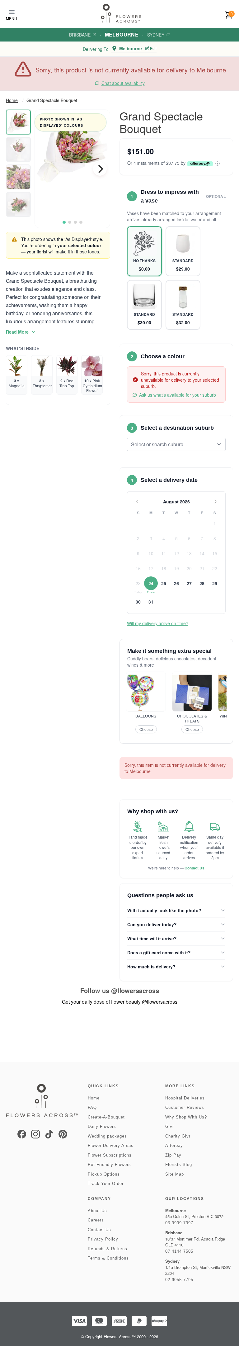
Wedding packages (107, 1136)
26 (176, 583)
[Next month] (215, 502)
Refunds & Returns (107, 1248)
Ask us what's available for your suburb (177, 395)
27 (189, 583)
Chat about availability (123, 83)
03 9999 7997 (179, 1223)
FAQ (92, 1107)
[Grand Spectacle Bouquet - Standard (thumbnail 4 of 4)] (18, 204)
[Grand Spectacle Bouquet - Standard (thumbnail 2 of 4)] (18, 149)
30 (138, 602)
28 (201, 583)
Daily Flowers (102, 1126)
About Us (97, 1210)
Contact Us (194, 868)
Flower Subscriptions (110, 1155)
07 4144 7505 (179, 1251)
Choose (146, 729)
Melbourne (122, 34)
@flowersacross (135, 990)
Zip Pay (173, 1155)
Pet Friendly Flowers (109, 1164)
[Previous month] (137, 502)
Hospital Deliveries (185, 1098)
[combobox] (172, 444)
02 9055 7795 (179, 1279)
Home (12, 100)
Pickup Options (104, 1174)
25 (163, 583)
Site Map (174, 1174)
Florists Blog (178, 1164)
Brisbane (80, 35)
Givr (169, 1126)
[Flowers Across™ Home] (121, 13)
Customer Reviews (184, 1107)
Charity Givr (177, 1136)
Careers (96, 1220)
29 (214, 583)
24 (150, 583)
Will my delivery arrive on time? (157, 623)
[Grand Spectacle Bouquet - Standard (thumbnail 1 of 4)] (18, 122)
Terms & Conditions (108, 1258)
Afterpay (174, 1145)
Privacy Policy (103, 1239)
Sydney (155, 35)
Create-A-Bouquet (106, 1117)
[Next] (100, 169)
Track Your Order (106, 1183)
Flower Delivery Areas (111, 1145)
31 (150, 602)
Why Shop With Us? (186, 1117)
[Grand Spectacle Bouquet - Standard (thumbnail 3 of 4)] (18, 176)
